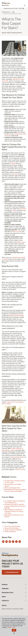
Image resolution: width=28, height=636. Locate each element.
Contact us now (20, 469)
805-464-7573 (5, 5)
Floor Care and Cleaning (12, 526)
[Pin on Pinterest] (10, 541)
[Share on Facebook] (13, 541)
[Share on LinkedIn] (19, 541)
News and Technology (11, 528)
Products (5, 584)
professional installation (16, 315)
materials (13, 163)
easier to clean (16, 231)
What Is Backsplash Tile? (12, 488)
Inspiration (5, 588)
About (4, 596)
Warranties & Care (7, 592)
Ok (14, 630)
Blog (13, 12)
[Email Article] (3, 541)
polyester (23, 208)
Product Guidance (10, 531)
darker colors (21, 242)
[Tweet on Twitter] (16, 541)
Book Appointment (12, 572)
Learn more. (11, 627)
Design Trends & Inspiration (13, 530)
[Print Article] (6, 541)
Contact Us (5, 600)
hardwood (17, 134)
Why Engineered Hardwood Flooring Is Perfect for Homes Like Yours (13, 511)
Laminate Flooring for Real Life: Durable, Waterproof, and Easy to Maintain (14, 506)
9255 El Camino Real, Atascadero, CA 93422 (12, 608)
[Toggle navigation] (24, 5)
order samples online (17, 457)
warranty (15, 174)
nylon (14, 210)
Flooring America (6, 12)
